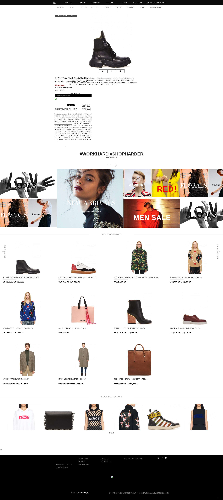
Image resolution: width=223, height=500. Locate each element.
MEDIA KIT (82, 461)
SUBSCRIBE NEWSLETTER (133, 459)
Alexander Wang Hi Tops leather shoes (20, 277)
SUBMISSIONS (106, 461)
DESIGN (82, 2)
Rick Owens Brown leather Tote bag (131, 379)
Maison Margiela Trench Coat (72, 379)
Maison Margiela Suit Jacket (16, 379)
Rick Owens (59, 90)
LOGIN (152, 7)
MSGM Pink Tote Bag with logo (72, 328)
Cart (143, 7)
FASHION (68, 2)
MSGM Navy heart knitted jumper (18, 328)
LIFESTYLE (95, 2)
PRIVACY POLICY (62, 467)
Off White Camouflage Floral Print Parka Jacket (136, 277)
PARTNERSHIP (84, 464)
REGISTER (157, 7)
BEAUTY (109, 2)
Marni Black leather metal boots (129, 328)
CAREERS (104, 459)
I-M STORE (137, 2)
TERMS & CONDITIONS (64, 464)
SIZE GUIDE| (4, 252)
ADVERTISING (83, 459)
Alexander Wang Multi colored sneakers (77, 277)
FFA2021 (124, 2)
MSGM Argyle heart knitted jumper (186, 277)
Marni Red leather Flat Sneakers (185, 328)
